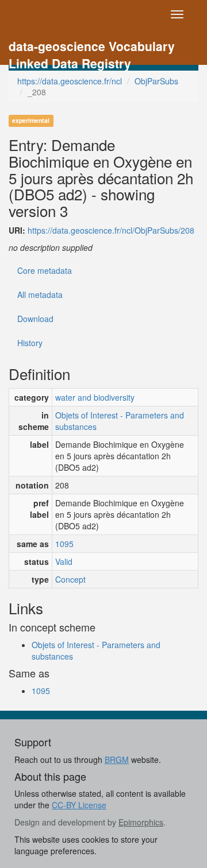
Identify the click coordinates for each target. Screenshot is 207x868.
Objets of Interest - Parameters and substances (119, 420)
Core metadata (44, 270)
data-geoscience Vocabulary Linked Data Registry (92, 47)
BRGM (117, 759)
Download (35, 318)
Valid (63, 561)
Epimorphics (140, 822)
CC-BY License (79, 805)
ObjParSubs (156, 81)
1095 (64, 543)
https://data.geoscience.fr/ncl (69, 81)
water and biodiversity (95, 397)
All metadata (40, 294)
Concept (70, 579)
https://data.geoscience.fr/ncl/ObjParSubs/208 (111, 230)
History (30, 342)
